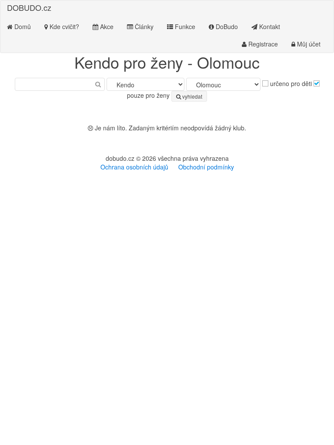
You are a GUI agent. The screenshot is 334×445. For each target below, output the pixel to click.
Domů (22, 26)
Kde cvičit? (63, 26)
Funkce (184, 26)
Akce (106, 26)
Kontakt (268, 26)
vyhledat (191, 96)
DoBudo (226, 26)
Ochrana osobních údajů (134, 167)
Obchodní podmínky (206, 167)
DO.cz (29, 7)
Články (143, 26)
